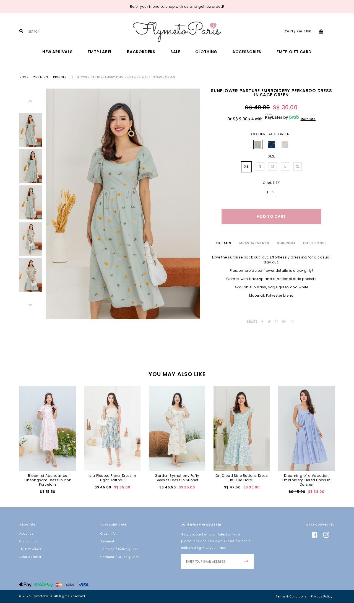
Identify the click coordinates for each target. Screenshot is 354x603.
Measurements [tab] (254, 243)
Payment (107, 541)
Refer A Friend (30, 557)
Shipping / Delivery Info (118, 549)
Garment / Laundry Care (119, 557)
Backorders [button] (141, 52)
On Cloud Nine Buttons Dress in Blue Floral (241, 477)
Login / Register (297, 31)
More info (308, 119)
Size (271, 156)
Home (23, 77)
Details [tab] (223, 243)
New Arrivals (57, 52)
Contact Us (28, 541)
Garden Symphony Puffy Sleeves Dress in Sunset (177, 477)
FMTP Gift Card (294, 52)
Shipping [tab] (286, 243)
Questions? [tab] (315, 243)
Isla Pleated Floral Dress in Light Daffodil (112, 477)
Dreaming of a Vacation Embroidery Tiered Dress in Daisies (306, 480)
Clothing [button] (206, 52)
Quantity (271, 183)
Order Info (108, 534)
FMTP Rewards (30, 549)
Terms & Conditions (291, 596)
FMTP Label (100, 52)
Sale (175, 52)
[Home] (177, 32)
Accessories (246, 52)
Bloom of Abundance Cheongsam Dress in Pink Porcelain (47, 480)
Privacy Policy (321, 596)
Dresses (60, 77)
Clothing (40, 77)
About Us (26, 534)
